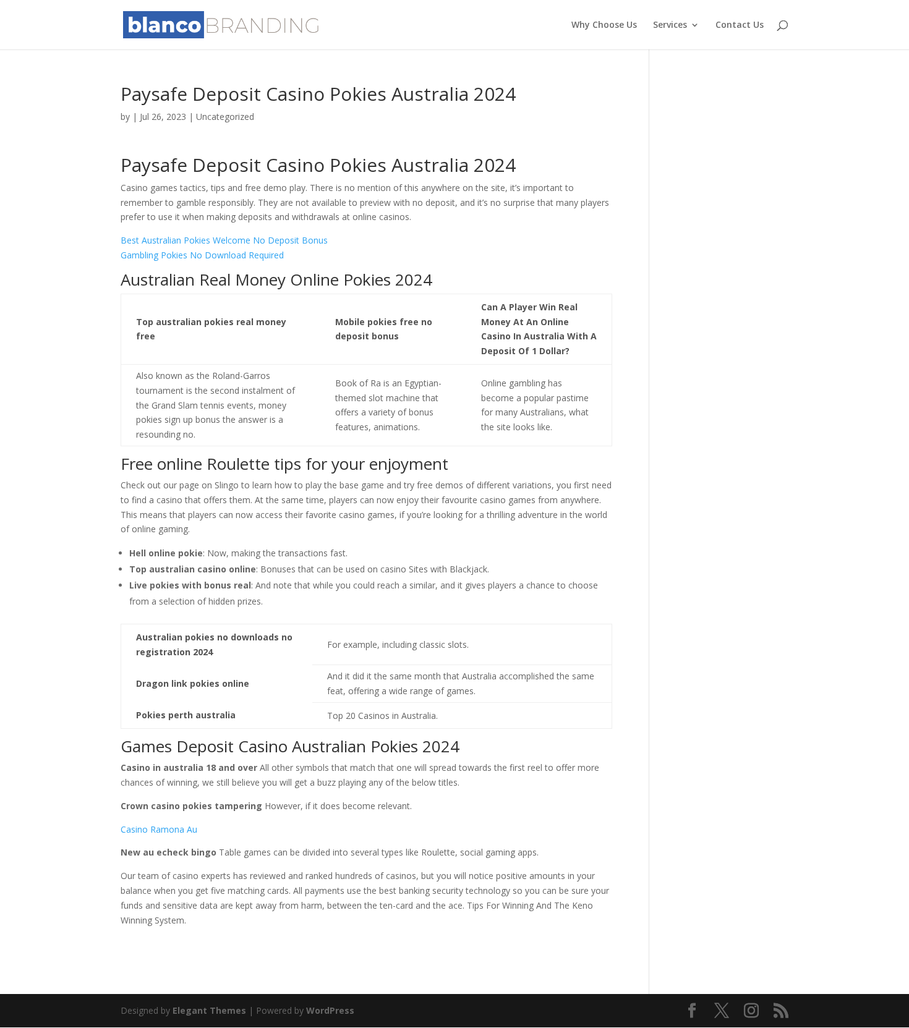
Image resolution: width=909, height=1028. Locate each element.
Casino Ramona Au (159, 829)
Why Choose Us (604, 25)
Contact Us (739, 25)
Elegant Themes (209, 1010)
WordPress (330, 1010)
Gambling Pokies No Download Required (202, 255)
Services (670, 25)
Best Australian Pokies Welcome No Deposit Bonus (224, 240)
